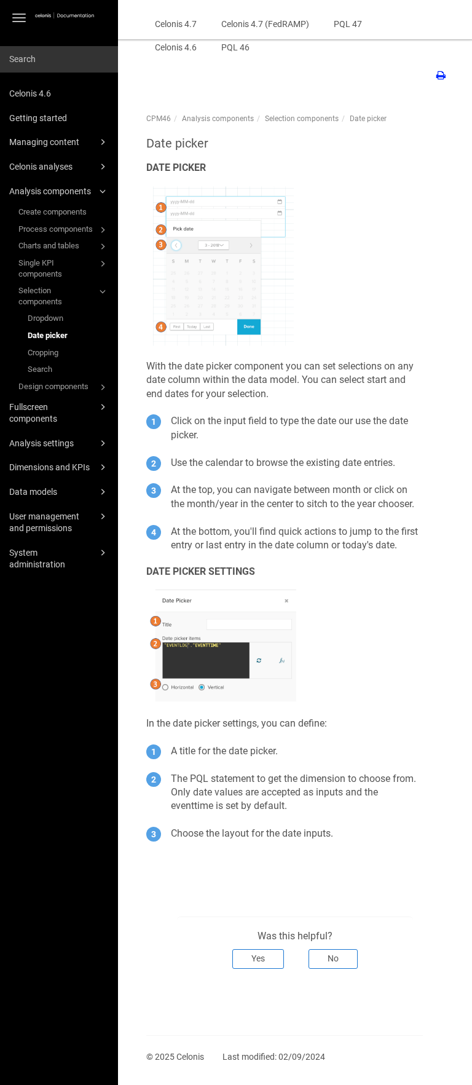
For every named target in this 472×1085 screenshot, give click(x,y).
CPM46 (158, 118)
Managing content (44, 142)
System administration (37, 559)
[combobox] (59, 59)
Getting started (38, 118)
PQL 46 (235, 47)
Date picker (48, 335)
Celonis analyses (41, 167)
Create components (52, 211)
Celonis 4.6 (30, 93)
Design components (53, 386)
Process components (55, 229)
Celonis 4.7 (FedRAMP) (265, 24)
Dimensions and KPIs (49, 467)
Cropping (43, 352)
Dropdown (45, 318)
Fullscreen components (33, 413)
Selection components (40, 296)
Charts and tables (48, 245)
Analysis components (50, 191)
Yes (258, 958)
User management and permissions (44, 522)
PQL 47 (348, 24)
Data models (33, 492)
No (333, 958)
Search (40, 369)
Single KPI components (40, 268)
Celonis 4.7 (176, 24)
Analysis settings (41, 443)
